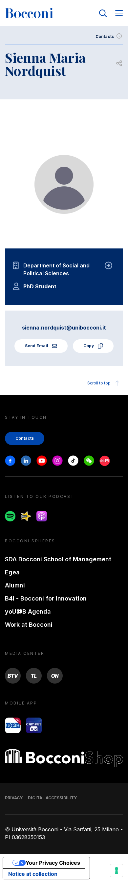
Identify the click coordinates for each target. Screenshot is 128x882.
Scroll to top (99, 383)
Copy (89, 345)
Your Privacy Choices (53, 862)
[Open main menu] (119, 13)
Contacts (105, 36)
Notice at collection (32, 874)
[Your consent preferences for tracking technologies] (116, 870)
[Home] (29, 13)
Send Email (37, 345)
